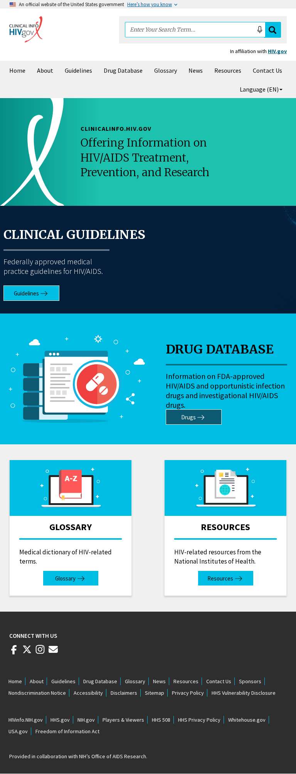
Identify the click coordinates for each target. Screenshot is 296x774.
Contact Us (267, 70)
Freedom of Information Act (67, 731)
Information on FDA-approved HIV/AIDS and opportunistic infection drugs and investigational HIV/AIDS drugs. (225, 390)
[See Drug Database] (77, 379)
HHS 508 (161, 719)
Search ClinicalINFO (272, 30)
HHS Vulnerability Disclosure (244, 692)
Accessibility (88, 692)
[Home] (25, 29)
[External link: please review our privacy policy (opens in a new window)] (27, 652)
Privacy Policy (188, 692)
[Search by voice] (260, 29)
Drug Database (123, 70)
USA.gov (18, 731)
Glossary (165, 70)
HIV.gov (277, 51)
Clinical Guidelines (74, 234)
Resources (227, 70)
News (195, 70)
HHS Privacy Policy (199, 719)
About (45, 70)
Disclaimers (124, 692)
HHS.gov (60, 719)
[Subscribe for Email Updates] (53, 652)
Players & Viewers (123, 719)
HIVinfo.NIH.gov (25, 719)
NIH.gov (86, 719)
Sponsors (250, 681)
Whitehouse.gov (247, 719)
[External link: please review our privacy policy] (13, 652)
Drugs (188, 417)
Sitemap (154, 692)
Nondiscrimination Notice (37, 692)
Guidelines (78, 70)
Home (17, 70)
